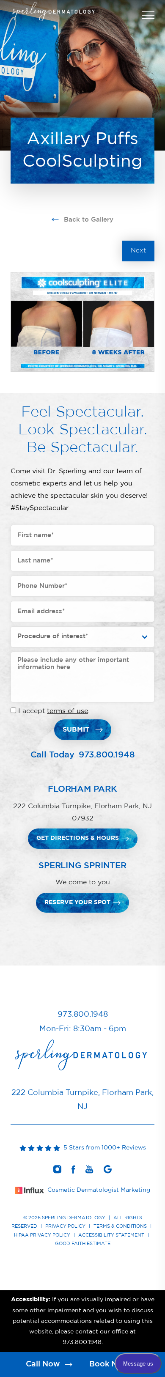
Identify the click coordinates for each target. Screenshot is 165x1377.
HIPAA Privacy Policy (42, 1235)
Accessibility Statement (111, 1235)
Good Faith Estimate (82, 1243)
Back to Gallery (87, 220)
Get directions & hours (77, 838)
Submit (76, 729)
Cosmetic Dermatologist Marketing (98, 1190)
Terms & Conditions (120, 1226)
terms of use (67, 711)
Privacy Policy (65, 1226)
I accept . (54, 711)
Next (138, 250)
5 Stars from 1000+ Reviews (103, 1148)
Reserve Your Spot (77, 902)
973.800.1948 (107, 755)
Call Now (44, 1364)
